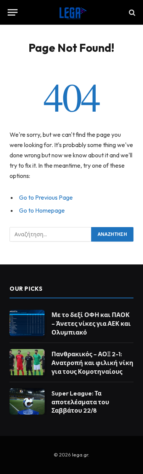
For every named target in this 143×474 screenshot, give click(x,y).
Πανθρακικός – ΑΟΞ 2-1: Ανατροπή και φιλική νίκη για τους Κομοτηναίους (92, 362)
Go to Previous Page (46, 197)
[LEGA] (71, 12)
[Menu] (13, 12)
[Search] (131, 12)
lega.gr (80, 455)
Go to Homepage (42, 210)
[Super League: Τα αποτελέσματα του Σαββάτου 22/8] (27, 401)
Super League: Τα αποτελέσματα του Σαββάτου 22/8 (80, 402)
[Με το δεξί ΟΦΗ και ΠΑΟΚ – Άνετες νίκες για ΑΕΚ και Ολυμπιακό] (27, 323)
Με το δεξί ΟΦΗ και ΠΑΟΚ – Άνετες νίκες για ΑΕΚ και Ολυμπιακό (91, 323)
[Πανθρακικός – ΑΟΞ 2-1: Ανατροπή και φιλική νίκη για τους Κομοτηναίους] (27, 362)
